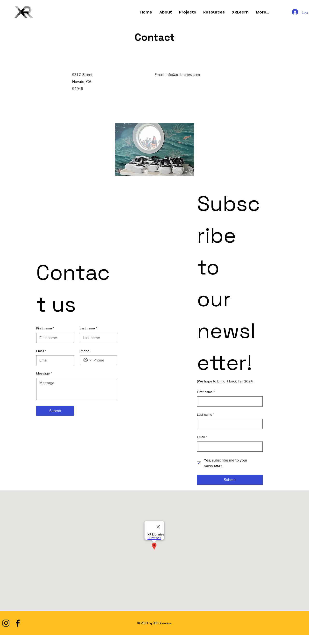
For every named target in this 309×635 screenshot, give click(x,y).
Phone (84, 351)
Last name (88, 328)
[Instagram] (6, 623)
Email (41, 351)
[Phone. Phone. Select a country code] (87, 360)
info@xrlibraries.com (183, 75)
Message (44, 373)
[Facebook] (17, 623)
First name (45, 328)
